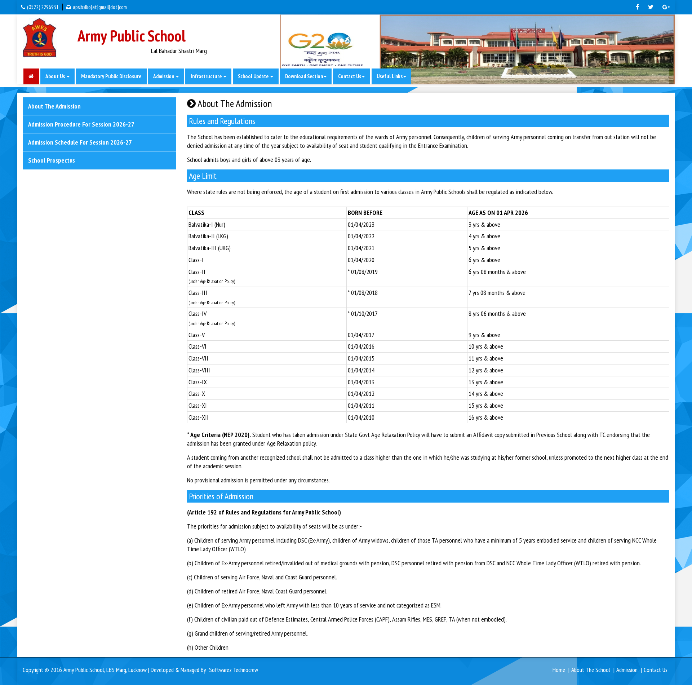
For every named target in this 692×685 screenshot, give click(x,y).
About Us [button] (55, 76)
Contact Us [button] (349, 76)
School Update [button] (254, 76)
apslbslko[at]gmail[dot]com (100, 7)
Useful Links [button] (390, 76)
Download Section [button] (304, 76)
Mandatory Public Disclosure (111, 76)
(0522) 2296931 (43, 7)
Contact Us (655, 670)
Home (559, 670)
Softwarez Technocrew (233, 670)
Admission (627, 670)
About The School (590, 670)
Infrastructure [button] (207, 76)
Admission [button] (164, 76)
